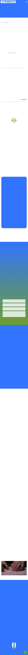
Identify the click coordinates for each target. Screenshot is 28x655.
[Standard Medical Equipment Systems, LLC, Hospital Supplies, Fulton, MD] (14, 646)
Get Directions (14, 595)
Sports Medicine (5, 22)
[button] (25, 652)
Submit (7, 319)
